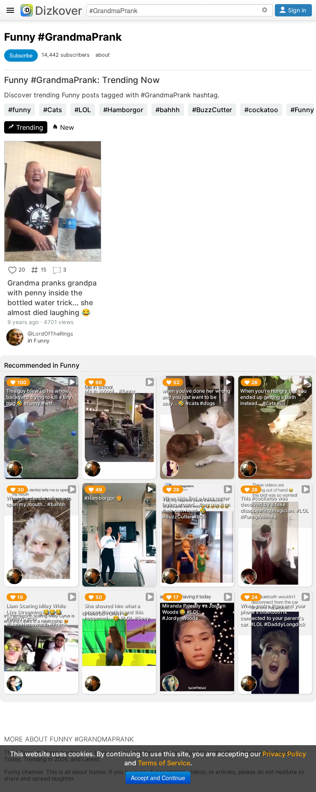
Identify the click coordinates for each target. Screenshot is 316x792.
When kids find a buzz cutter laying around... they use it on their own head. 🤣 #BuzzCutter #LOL (196, 507)
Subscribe (21, 55)
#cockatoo (261, 110)
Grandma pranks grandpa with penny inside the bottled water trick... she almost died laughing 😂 (52, 298)
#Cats (52, 110)
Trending (28, 127)
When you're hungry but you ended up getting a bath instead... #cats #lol (273, 397)
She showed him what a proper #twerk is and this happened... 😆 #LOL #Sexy (116, 612)
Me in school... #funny (109, 391)
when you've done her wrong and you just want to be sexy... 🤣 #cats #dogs (196, 397)
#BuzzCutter (212, 110)
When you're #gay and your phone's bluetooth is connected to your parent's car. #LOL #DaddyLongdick (272, 615)
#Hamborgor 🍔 (103, 498)
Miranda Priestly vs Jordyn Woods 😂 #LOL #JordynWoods (193, 612)
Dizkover (58, 11)
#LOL (82, 110)
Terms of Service (164, 763)
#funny (19, 110)
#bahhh (168, 110)
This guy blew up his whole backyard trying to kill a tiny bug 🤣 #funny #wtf (39, 397)
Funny (19, 36)
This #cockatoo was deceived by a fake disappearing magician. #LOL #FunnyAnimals (274, 507)
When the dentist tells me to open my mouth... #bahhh (38, 501)
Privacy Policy (284, 754)
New (66, 127)
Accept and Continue (158, 778)
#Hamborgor (123, 110)
